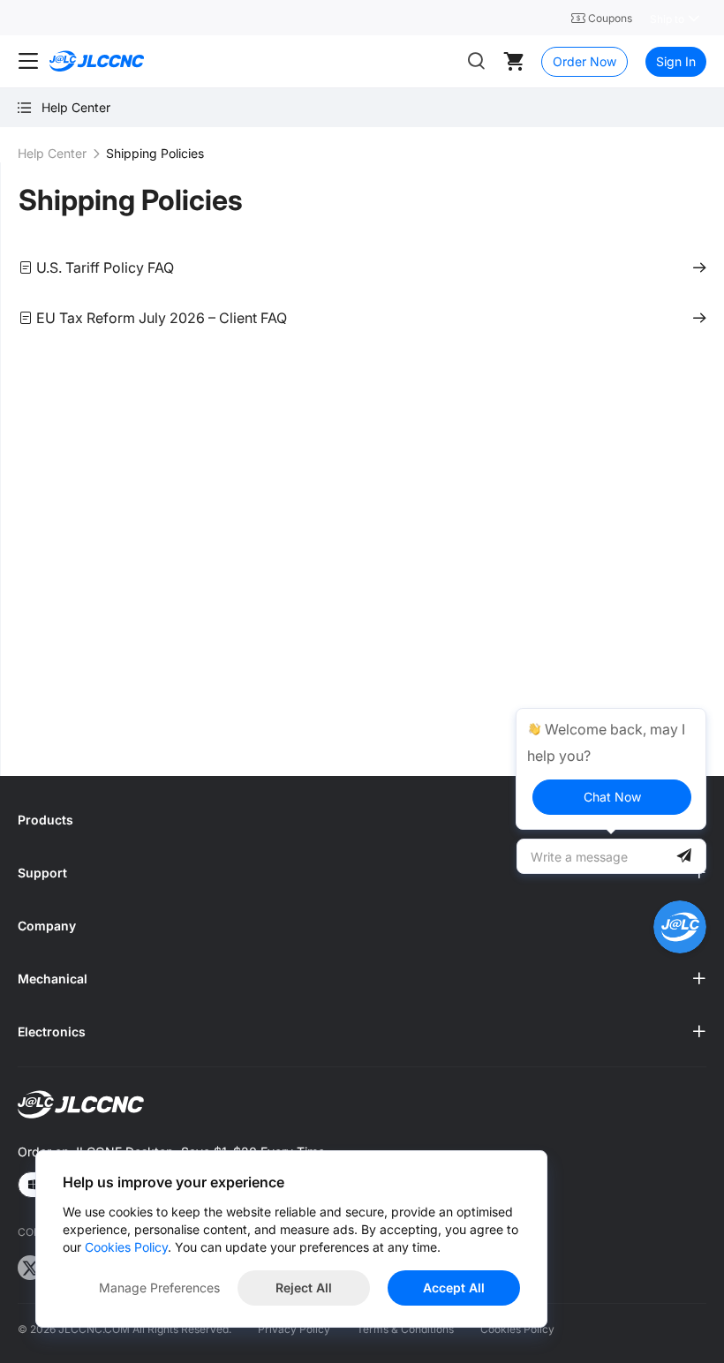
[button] (362, 820)
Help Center (52, 153)
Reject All (303, 1287)
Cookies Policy (517, 1329)
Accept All (454, 1287)
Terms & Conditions (405, 1329)
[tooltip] (611, 769)
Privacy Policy (294, 1329)
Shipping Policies (131, 200)
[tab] (362, 820)
